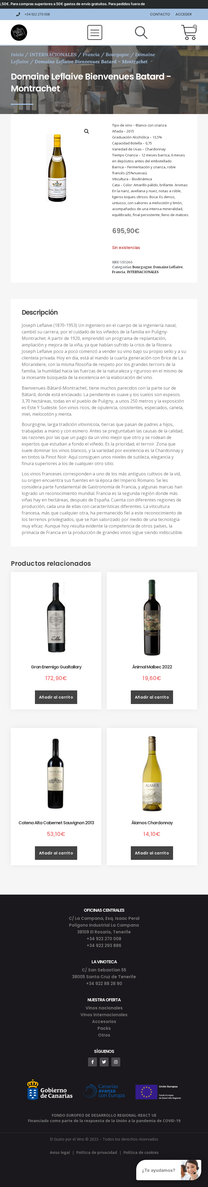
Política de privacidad (96, 1152)
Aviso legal (60, 1152)
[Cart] (189, 32)
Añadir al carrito (56, 697)
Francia (91, 54)
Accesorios (104, 1021)
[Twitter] (104, 1061)
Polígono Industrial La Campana (104, 925)
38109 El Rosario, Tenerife (104, 932)
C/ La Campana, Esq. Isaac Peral (104, 918)
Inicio (17, 54)
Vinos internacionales (104, 1015)
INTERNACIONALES (53, 54)
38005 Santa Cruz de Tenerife (104, 977)
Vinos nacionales (104, 1008)
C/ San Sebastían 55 (104, 970)
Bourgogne (117, 54)
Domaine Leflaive (168, 267)
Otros (104, 1035)
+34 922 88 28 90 (104, 983)
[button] (95, 32)
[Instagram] (115, 1061)
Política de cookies (140, 1152)
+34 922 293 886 (104, 945)
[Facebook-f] (92, 1061)
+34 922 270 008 (104, 939)
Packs (104, 1028)
